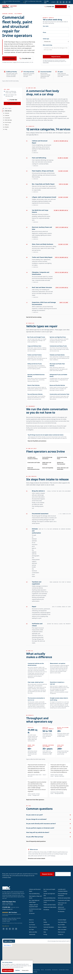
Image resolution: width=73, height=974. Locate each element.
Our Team (31, 929)
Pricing (45, 934)
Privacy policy (25, 970)
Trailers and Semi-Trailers (50, 904)
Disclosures (55, 969)
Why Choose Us (33, 927)
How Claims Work (62, 922)
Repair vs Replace (62, 927)
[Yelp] (60, 2)
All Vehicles (46, 909)
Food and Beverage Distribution (47, 458)
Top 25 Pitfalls (61, 924)
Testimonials (32, 934)
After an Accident (62, 929)
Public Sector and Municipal (46, 463)
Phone (44, 32)
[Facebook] (66, 2)
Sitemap (35, 971)
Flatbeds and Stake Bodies (50, 907)
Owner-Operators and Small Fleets (62, 468)
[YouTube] (63, 2)
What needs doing (47, 45)
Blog (45, 919)
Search (53, 2)
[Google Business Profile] (57, 2)
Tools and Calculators (49, 927)
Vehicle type (46, 38)
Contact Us (60, 934)
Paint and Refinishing (34, 893)
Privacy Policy (36, 969)
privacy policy (46, 62)
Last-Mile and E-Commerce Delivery (32, 458)
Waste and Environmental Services (33, 468)
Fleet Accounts (61, 932)
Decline (17, 970)
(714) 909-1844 (50, 6)
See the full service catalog (33, 317)
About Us (31, 919)
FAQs (45, 932)
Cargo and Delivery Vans (49, 898)
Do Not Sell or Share (64, 969)
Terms (42, 969)
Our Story (31, 922)
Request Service (60, 6)
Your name (45, 26)
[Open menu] (69, 6)
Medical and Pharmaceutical (61, 463)
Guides (45, 922)
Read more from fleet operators (35, 799)
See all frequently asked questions (36, 841)
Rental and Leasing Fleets (62, 458)
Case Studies (47, 924)
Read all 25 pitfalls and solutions (37, 441)
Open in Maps (8, 941)
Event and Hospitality (47, 467)
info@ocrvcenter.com (7, 909)
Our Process (32, 924)
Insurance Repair (62, 919)
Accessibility (48, 969)
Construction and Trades (33, 462)
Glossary (46, 929)
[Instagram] (69, 2)
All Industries (61, 911)
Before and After (33, 932)
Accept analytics (7, 970)
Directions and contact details (36, 858)
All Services (32, 913)
